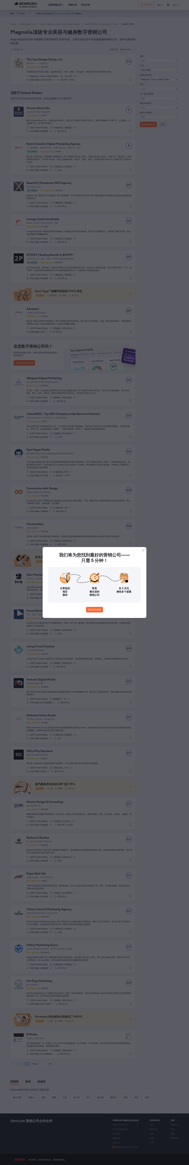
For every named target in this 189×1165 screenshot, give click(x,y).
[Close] (143, 550)
